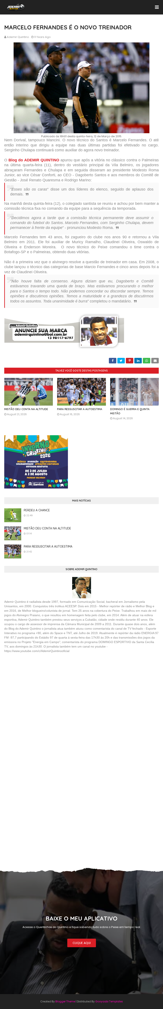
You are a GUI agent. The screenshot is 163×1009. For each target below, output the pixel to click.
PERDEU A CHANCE (37, 510)
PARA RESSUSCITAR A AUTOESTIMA (79, 409)
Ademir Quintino (18, 37)
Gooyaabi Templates (109, 1001)
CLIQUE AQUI (82, 943)
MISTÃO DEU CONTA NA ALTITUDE (26, 409)
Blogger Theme (65, 1001)
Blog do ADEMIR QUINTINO (33, 160)
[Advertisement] (36, 687)
